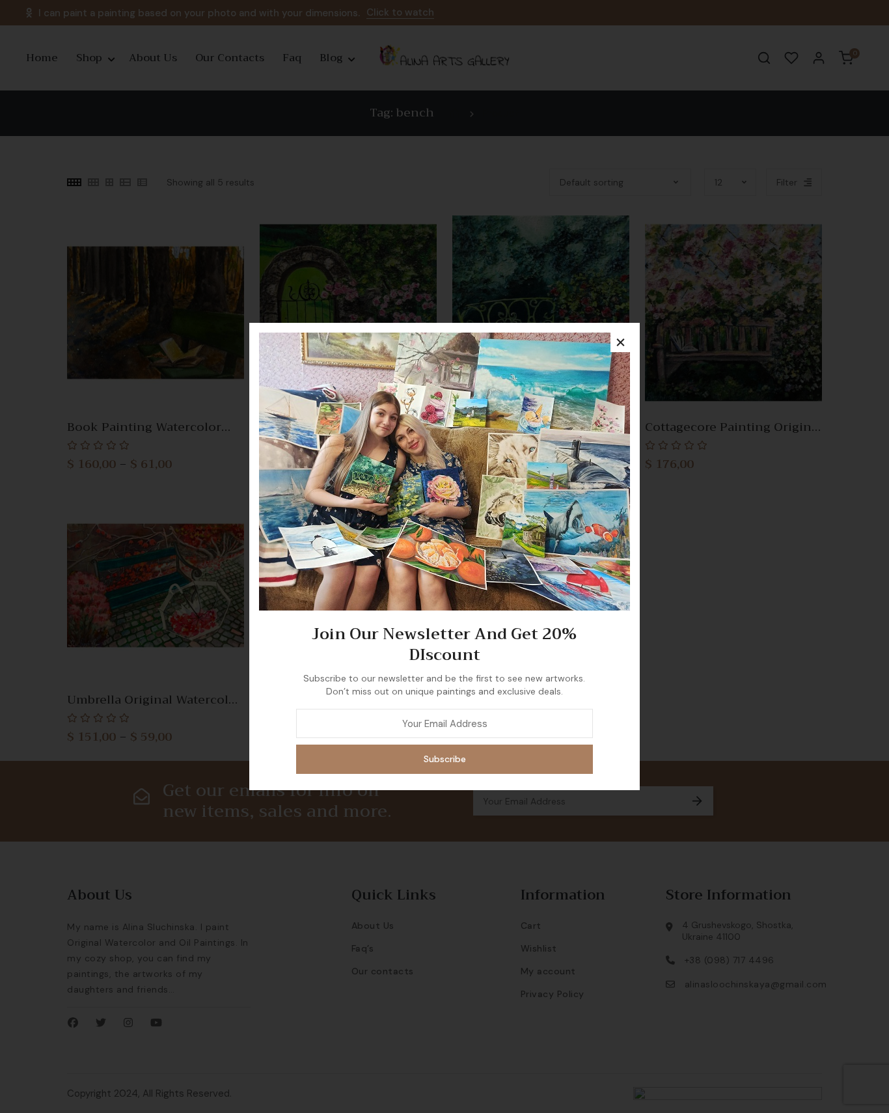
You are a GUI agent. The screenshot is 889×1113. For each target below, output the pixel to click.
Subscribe (445, 759)
